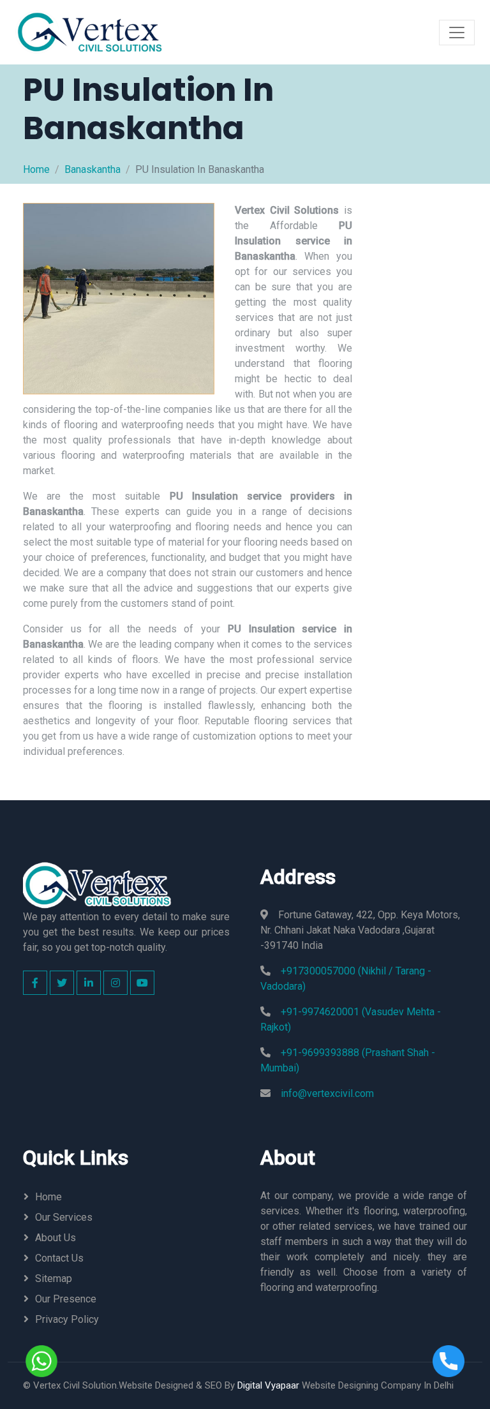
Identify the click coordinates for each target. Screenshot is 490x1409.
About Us (55, 1238)
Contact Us (59, 1258)
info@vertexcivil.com (327, 1093)
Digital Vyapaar (268, 1385)
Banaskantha (92, 169)
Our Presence (65, 1299)
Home (36, 169)
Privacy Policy (67, 1319)
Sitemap (53, 1278)
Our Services (64, 1217)
